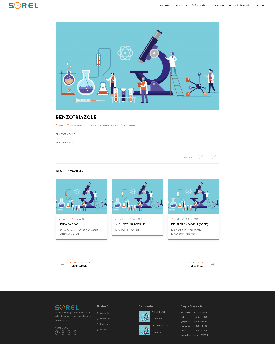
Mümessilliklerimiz (239, 5)
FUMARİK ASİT (158, 312)
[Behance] (69, 332)
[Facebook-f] (57, 332)
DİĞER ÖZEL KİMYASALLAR (103, 126)
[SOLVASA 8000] (81, 196)
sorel (61, 126)
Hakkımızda (181, 5)
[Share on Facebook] (203, 157)
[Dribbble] (75, 332)
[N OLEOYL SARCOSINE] (137, 196)
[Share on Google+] (216, 157)
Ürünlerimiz (198, 5)
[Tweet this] (197, 157)
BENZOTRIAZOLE (160, 326)
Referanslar (217, 5)
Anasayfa (165, 5)
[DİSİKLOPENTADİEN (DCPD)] (193, 196)
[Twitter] (63, 332)
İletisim (259, 5)
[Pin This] (210, 157)
